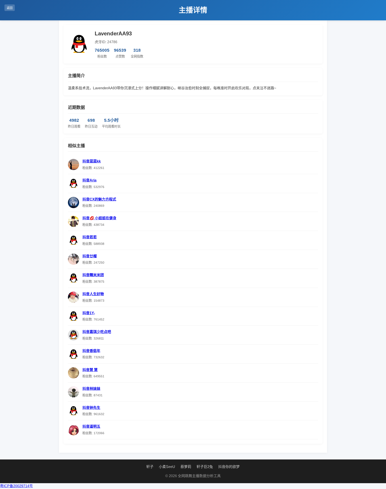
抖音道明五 (91, 426)
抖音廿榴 (89, 256)
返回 (10, 8)
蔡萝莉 (185, 467)
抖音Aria (89, 180)
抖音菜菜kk (91, 161)
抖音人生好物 (93, 294)
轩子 (149, 467)
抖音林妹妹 (91, 389)
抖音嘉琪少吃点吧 (96, 332)
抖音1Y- (88, 313)
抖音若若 (89, 237)
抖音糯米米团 (93, 275)
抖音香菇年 (91, 351)
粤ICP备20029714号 (16, 486)
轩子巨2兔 (205, 467)
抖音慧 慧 (90, 370)
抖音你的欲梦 (229, 467)
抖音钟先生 (91, 408)
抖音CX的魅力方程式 (99, 199)
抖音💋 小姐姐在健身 (99, 218)
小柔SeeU (167, 467)
